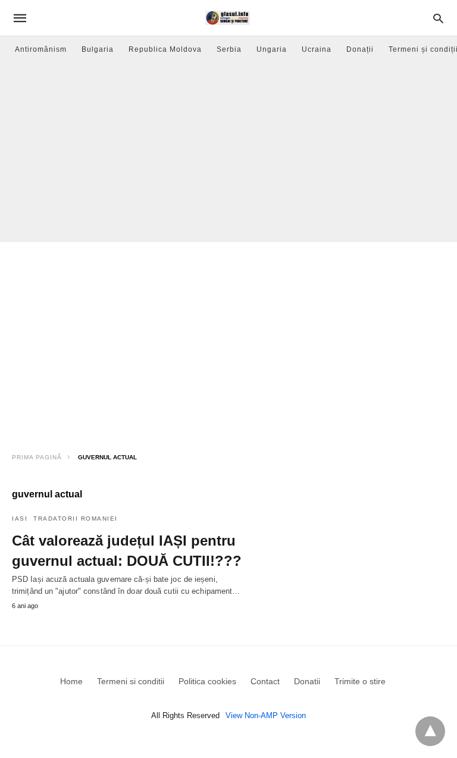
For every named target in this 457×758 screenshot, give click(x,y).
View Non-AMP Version (266, 715)
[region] (228, 343)
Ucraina (316, 49)
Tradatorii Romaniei (75, 518)
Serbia (229, 49)
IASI (19, 518)
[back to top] (430, 731)
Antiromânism (41, 49)
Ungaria (271, 49)
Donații (360, 49)
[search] (438, 18)
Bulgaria (98, 49)
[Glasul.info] (227, 18)
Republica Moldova (165, 49)
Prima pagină (37, 457)
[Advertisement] (228, 151)
